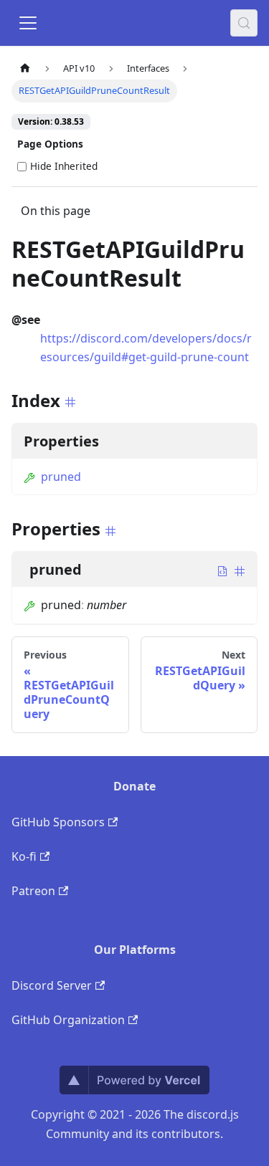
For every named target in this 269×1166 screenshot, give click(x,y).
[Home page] (25, 68)
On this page (55, 211)
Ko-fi (24, 856)
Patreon (33, 891)
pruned (61, 476)
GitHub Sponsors (58, 822)
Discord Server (51, 985)
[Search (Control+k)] (244, 23)
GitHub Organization (68, 1020)
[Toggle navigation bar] (28, 23)
